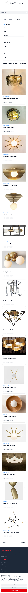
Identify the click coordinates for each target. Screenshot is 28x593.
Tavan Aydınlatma (11, 18)
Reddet (14, 587)
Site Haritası (3, 566)
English (8, 6)
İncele (14, 82)
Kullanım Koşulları (4, 567)
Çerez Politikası (4, 569)
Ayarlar (14, 584)
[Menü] (26, 12)
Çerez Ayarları (4, 571)
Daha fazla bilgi (16, 582)
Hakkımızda (14, 6)
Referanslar (20, 6)
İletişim (25, 6)
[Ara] (25, 9)
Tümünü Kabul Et (14, 590)
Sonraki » (23, 542)
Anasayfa (4, 19)
